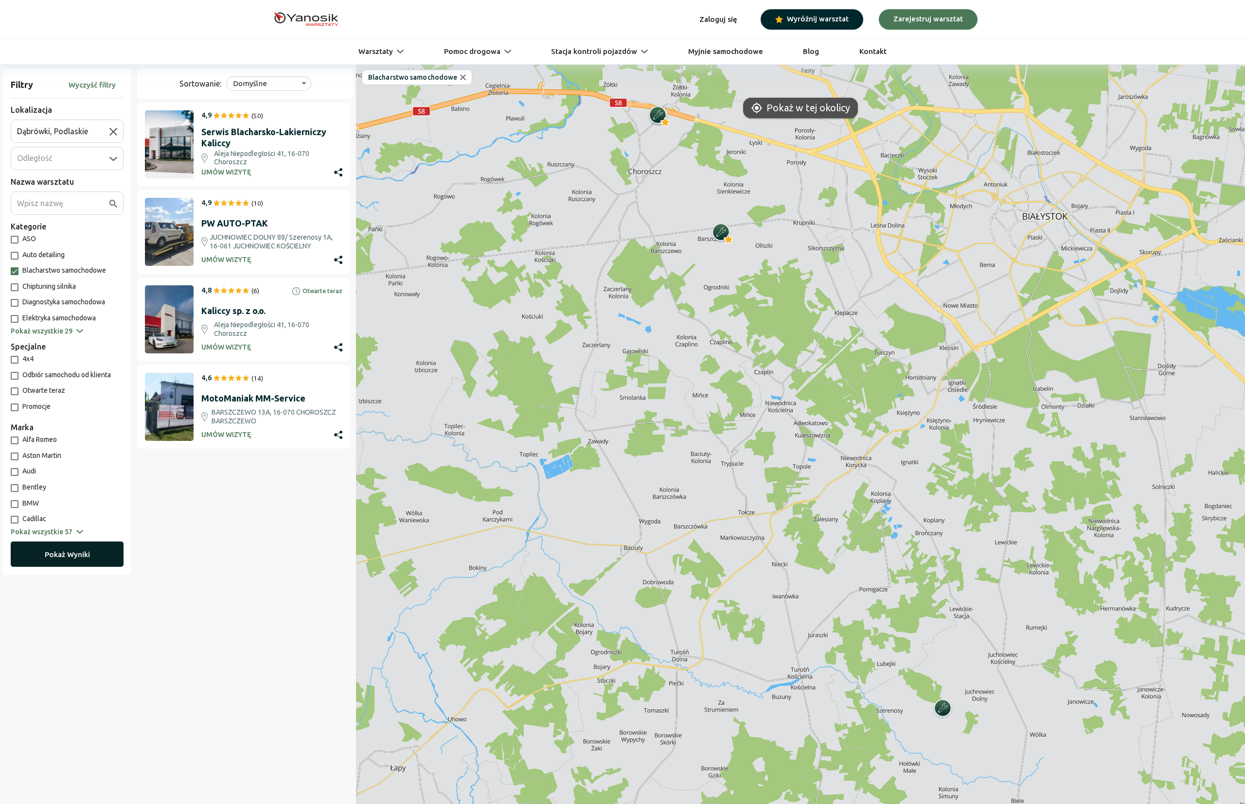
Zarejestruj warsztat (928, 19)
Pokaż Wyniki (67, 554)
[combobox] (63, 131)
